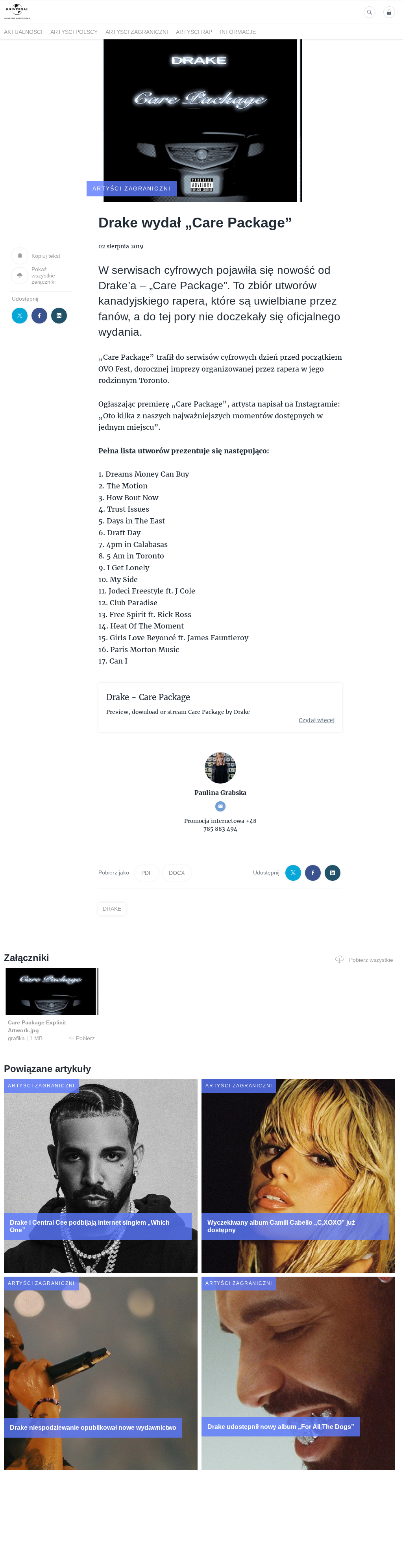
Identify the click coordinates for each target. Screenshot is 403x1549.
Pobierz (85, 1038)
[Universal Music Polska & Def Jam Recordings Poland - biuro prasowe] (17, 19)
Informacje (238, 32)
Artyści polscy (74, 32)
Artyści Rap (194, 32)
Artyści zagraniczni (136, 32)
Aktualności (23, 32)
